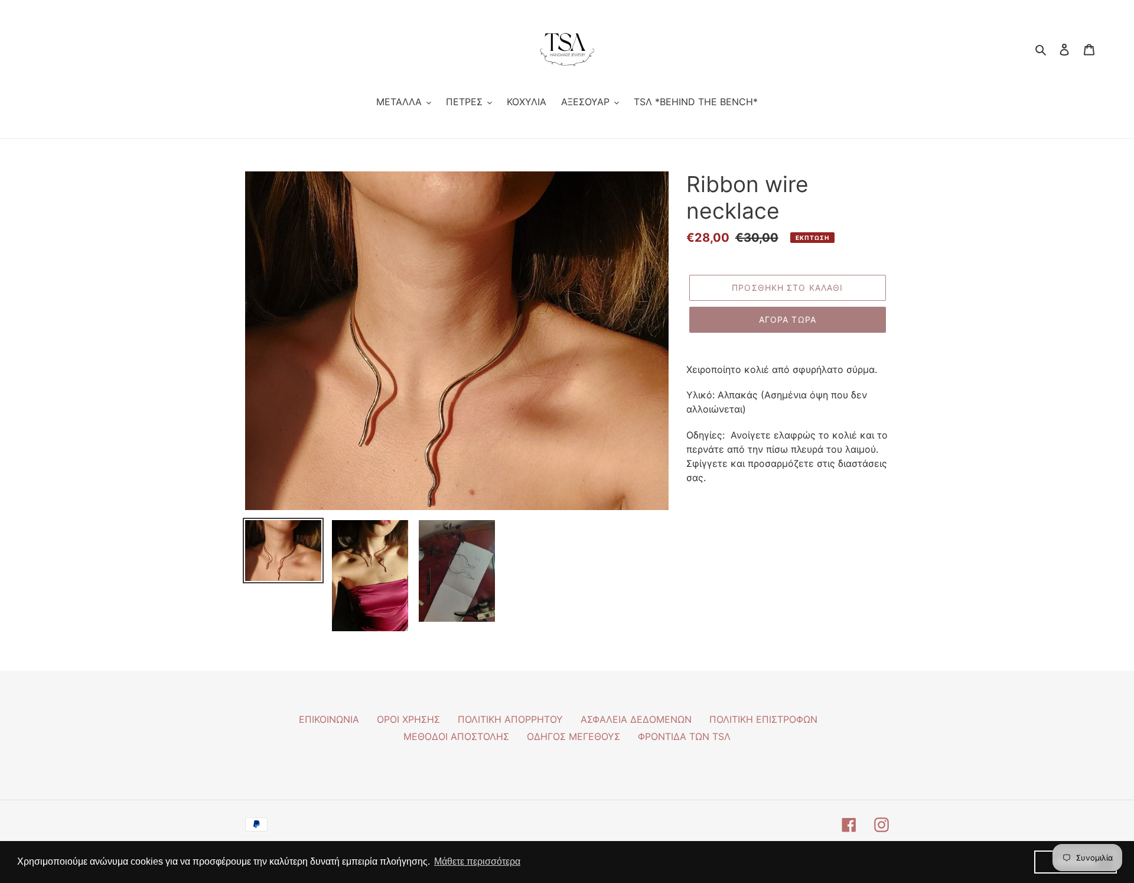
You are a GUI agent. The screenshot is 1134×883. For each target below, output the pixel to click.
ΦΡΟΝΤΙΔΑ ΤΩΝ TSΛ (684, 736)
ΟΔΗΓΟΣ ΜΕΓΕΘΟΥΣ (573, 736)
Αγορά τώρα (787, 319)
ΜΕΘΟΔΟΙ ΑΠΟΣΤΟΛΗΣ (456, 736)
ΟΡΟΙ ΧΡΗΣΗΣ (408, 719)
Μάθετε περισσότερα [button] (477, 861)
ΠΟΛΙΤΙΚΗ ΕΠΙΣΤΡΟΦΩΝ (763, 719)
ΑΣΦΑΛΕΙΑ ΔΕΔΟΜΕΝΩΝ (636, 719)
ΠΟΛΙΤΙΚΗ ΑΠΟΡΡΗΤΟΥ (510, 719)
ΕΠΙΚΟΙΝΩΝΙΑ (329, 719)
